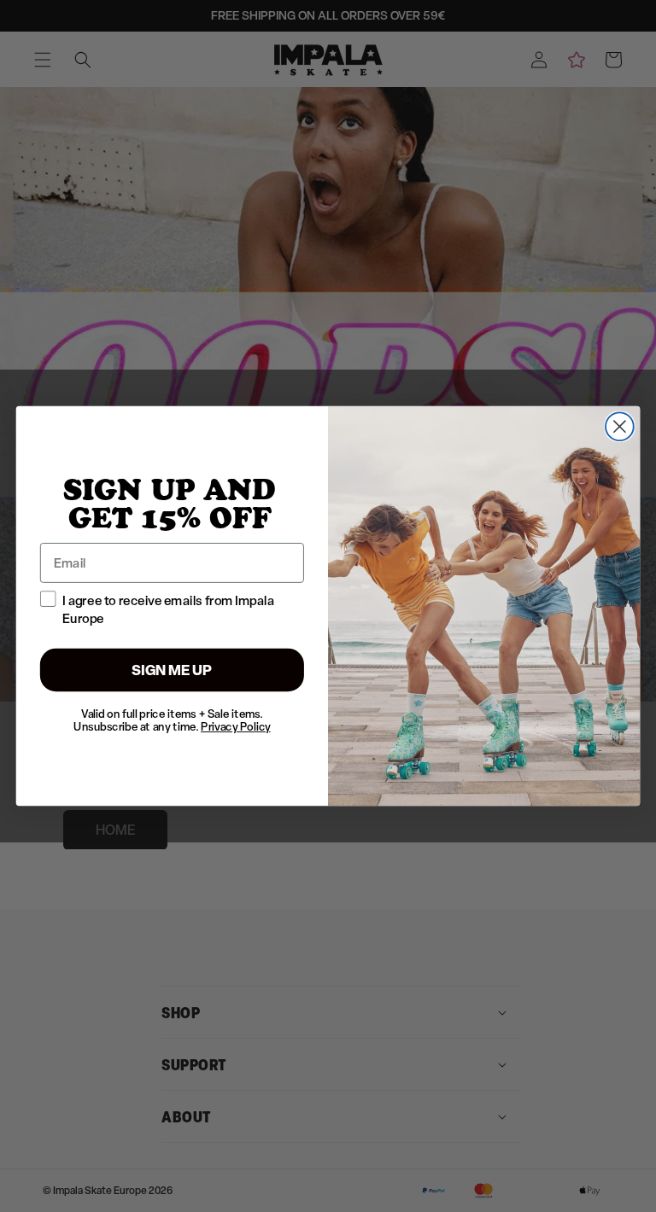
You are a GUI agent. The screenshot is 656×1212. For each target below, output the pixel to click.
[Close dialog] (620, 426)
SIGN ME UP (172, 669)
